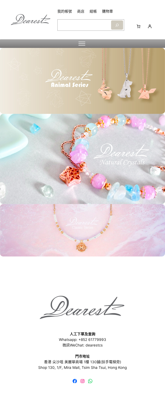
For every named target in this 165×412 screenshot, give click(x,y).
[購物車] (138, 26)
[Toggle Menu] (81, 44)
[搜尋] (117, 25)
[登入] (149, 26)
